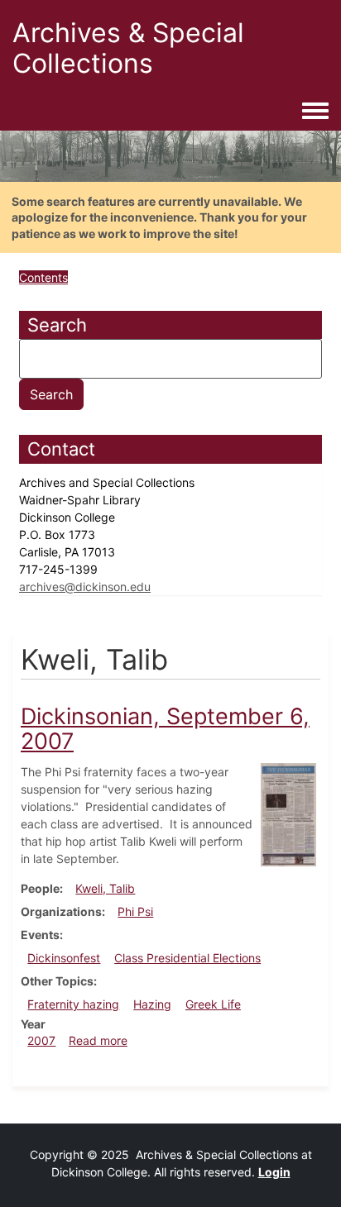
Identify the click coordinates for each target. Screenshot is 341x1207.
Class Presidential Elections (187, 958)
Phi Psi (135, 911)
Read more (98, 1040)
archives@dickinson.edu (85, 587)
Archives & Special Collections (128, 48)
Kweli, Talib (105, 888)
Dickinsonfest (63, 958)
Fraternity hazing (73, 1004)
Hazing (152, 1004)
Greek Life (213, 1004)
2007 (41, 1040)
